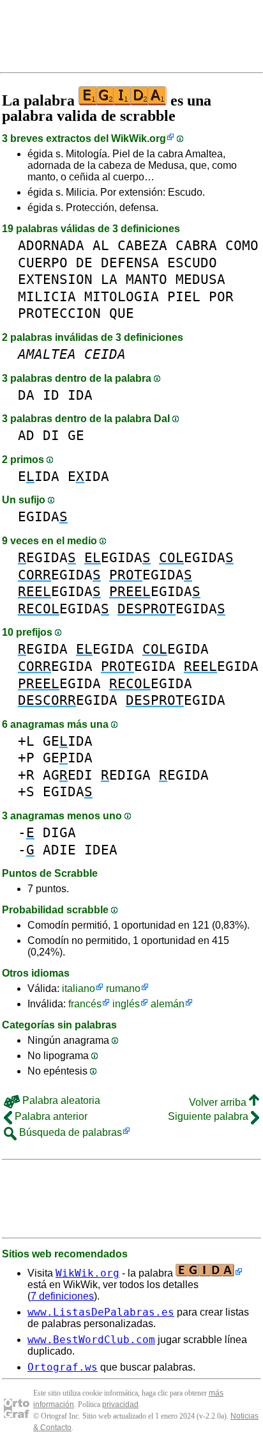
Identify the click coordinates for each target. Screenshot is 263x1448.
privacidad (120, 1404)
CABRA (196, 245)
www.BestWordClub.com (91, 1340)
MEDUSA (200, 279)
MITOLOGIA (121, 296)
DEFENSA (130, 263)
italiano (78, 988)
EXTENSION (55, 279)
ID (51, 395)
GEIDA (68, 741)
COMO (242, 245)
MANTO (146, 279)
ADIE (59, 850)
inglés (126, 1003)
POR (221, 296)
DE (84, 263)
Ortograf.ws (62, 1367)
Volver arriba (219, 1102)
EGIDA (43, 516)
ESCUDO (192, 263)
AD (26, 435)
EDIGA (126, 775)
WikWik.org (138, 138)
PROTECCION (59, 313)
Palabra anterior (49, 1116)
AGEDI (68, 775)
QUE (121, 313)
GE (76, 435)
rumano (123, 988)
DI (51, 435)
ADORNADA (51, 245)
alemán (167, 1003)
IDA (80, 395)
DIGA (59, 832)
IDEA (100, 850)
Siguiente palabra (209, 1116)
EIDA (38, 476)
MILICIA (47, 296)
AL (101, 245)
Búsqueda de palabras (69, 1132)
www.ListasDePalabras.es (100, 1312)
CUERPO (43, 263)
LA (109, 279)
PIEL (183, 296)
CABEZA (142, 245)
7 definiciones (62, 1296)
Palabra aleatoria (60, 1100)
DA (26, 395)
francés (84, 1003)
